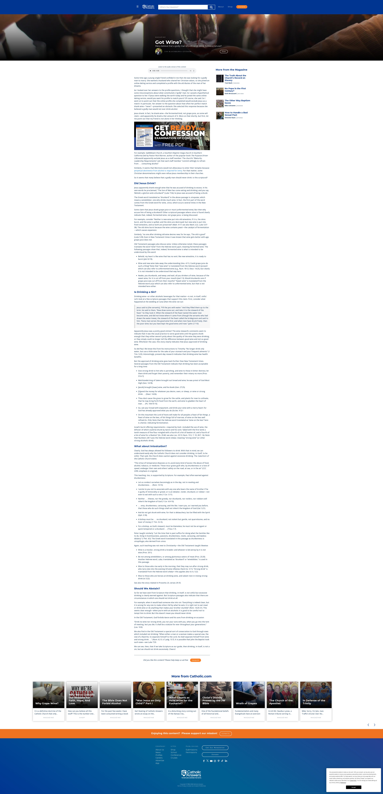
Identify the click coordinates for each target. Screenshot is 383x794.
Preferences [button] (343, 782)
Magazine (160, 37)
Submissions (191, 750)
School (174, 752)
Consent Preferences (200, 786)
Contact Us (190, 786)
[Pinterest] (218, 761)
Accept (354, 787)
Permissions (191, 752)
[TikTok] (222, 761)
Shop (230, 7)
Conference (176, 755)
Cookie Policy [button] (353, 780)
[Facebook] (204, 761)
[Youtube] (211, 761)
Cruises (174, 758)
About (221, 7)
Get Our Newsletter (215, 748)
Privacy (184, 786)
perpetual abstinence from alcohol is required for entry (158, 170)
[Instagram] (215, 761)
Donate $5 (195, 660)
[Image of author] (158, 51)
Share (224, 51)
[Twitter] (207, 761)
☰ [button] (137, 6)
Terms (179, 786)
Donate (241, 7)
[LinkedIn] (226, 761)
